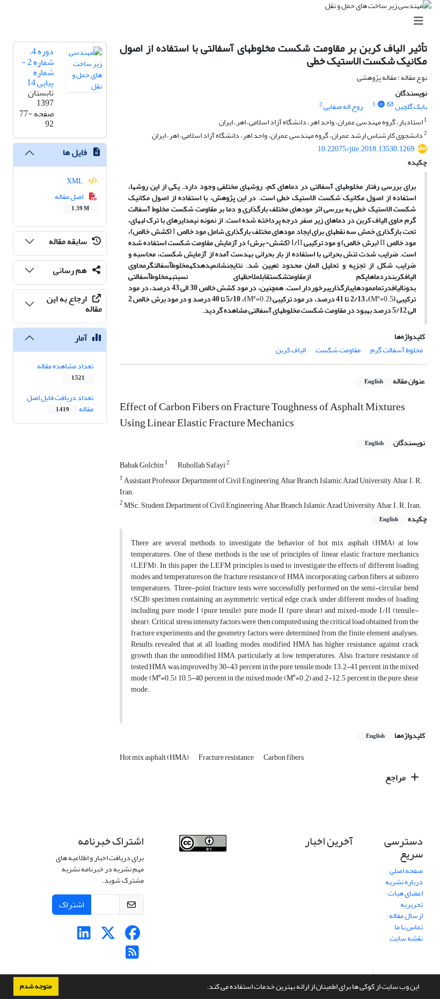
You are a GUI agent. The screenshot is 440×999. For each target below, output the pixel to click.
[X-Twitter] (108, 936)
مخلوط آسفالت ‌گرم (396, 350)
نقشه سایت (406, 938)
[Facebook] (132, 936)
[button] (204, 987)
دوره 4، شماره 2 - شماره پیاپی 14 (37, 67)
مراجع (396, 777)
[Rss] (132, 955)
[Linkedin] (84, 936)
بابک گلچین (411, 106)
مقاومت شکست (338, 350)
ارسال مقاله (406, 915)
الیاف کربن (291, 350)
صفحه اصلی (406, 870)
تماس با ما (408, 927)
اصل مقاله (72, 201)
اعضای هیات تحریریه (405, 899)
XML (75, 181)
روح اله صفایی (343, 106)
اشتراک (71, 905)
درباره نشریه (404, 882)
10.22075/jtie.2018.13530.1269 (366, 149)
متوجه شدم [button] (36, 986)
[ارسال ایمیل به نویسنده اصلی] (390, 104)
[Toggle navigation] (223, 21)
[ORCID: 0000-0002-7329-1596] (381, 104)
